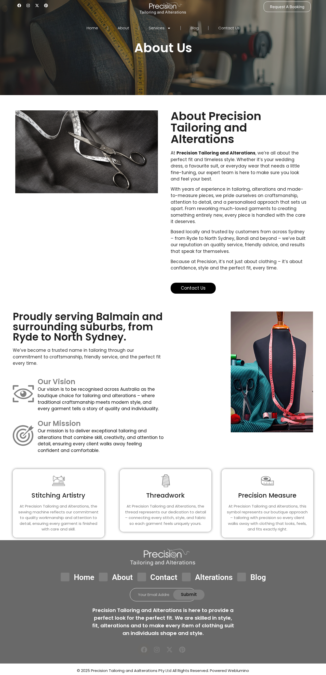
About (123, 28)
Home (92, 28)
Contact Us (229, 28)
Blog (195, 28)
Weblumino (238, 670)
